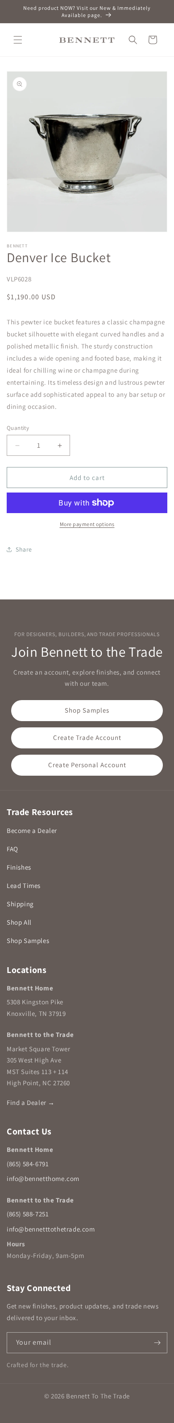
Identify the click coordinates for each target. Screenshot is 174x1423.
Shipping (20, 904)
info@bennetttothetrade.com (51, 1229)
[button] (18, 40)
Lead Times (24, 885)
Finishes (19, 867)
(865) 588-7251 (28, 1214)
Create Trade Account (87, 737)
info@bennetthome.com (43, 1178)
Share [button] (24, 549)
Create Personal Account (87, 764)
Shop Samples (87, 710)
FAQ (12, 849)
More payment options (87, 524)
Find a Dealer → (31, 1102)
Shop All (19, 922)
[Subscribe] (157, 1342)
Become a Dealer (32, 830)
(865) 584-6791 (28, 1164)
